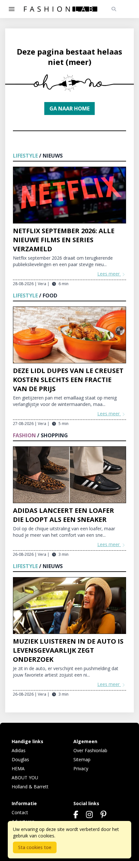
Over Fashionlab (90, 750)
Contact (20, 812)
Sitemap (82, 759)
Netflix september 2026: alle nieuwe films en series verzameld (63, 239)
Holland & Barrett (30, 786)
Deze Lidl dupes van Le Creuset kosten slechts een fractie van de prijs (68, 379)
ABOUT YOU (25, 777)
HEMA (18, 768)
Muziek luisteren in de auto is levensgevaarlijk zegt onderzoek (68, 650)
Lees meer (109, 274)
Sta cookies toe (34, 847)
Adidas (19, 750)
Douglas (20, 759)
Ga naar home (69, 108)
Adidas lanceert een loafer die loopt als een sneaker (63, 515)
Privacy (80, 768)
